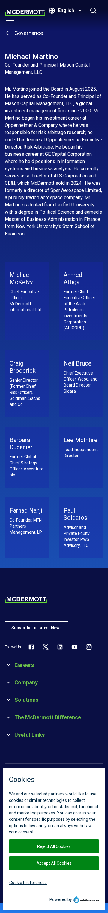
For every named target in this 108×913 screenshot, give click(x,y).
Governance (28, 33)
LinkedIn (60, 647)
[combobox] (69, 11)
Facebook (31, 647)
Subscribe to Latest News (36, 627)
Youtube (74, 647)
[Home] (25, 12)
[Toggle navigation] (10, 20)
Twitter (45, 647)
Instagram (88, 647)
